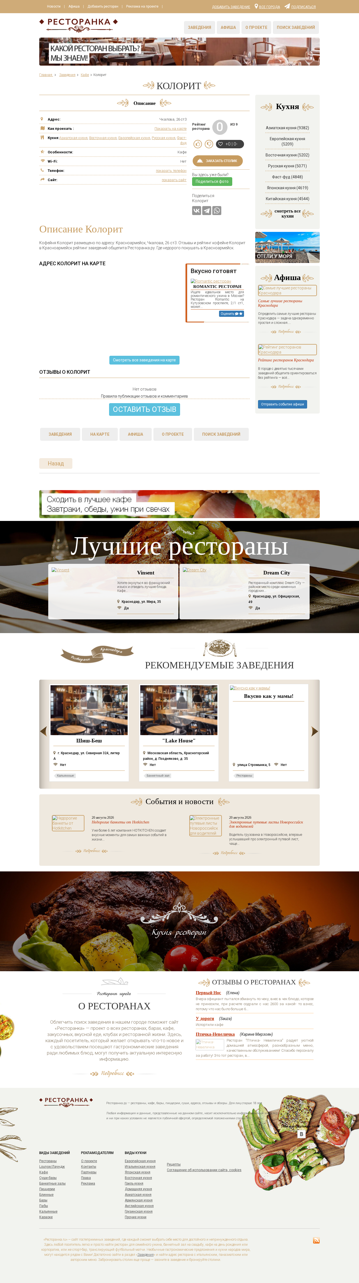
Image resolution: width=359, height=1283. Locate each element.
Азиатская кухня (73, 138)
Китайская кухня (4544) (287, 199)
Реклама (88, 1183)
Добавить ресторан (103, 6)
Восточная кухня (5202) (287, 155)
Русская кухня (163, 138)
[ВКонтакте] (196, 210)
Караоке (46, 1217)
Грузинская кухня (139, 1211)
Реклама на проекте (142, 6)
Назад (56, 463)
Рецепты (174, 1164)
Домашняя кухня (138, 1189)
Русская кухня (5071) (287, 166)
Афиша (74, 6)
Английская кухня (139, 1206)
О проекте (256, 27)
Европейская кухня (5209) (287, 141)
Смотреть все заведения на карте (144, 360)
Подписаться (303, 6)
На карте (99, 434)
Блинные (46, 1195)
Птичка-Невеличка (215, 1034)
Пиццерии (47, 1189)
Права (86, 1178)
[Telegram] (206, 210)
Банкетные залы (52, 1183)
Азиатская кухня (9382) (287, 128)
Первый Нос (208, 992)
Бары (43, 1200)
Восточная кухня (103, 138)
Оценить (228, 314)
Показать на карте (171, 128)
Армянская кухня (139, 1200)
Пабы (43, 1206)
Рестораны (48, 1161)
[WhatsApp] (216, 210)
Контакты (88, 1167)
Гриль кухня (134, 1183)
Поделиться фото (212, 181)
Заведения (199, 27)
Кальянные (48, 1211)
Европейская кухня (134, 138)
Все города (269, 6)
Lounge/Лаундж (52, 1167)
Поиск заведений (296, 27)
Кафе (43, 1172)
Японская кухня (137, 1172)
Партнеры (88, 1172)
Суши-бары (48, 1178)
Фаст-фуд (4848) (287, 177)
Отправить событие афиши (282, 404)
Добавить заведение (231, 7)
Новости (54, 6)
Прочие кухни (135, 1217)
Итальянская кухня (140, 1167)
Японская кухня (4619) (287, 188)
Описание (145, 103)
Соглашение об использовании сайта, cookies (204, 1170)
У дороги (205, 1018)
